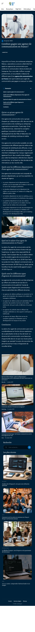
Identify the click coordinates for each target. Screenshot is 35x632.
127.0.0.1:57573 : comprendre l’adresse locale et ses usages (16, 584)
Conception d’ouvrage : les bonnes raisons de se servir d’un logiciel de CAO (17, 434)
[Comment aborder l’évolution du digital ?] (17, 394)
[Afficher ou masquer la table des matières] (21, 88)
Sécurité (3, 382)
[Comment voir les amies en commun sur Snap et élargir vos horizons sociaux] (17, 500)
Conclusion (6, 107)
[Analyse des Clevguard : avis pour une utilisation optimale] (17, 467)
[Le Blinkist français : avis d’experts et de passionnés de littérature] (17, 533)
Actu (3, 438)
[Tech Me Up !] (11, 3)
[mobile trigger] (3, 3)
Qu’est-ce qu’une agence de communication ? (13, 92)
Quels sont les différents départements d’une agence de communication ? (16, 95)
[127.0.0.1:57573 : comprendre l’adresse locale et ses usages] (17, 567)
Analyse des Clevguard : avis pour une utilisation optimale (15, 484)
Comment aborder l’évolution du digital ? (13, 407)
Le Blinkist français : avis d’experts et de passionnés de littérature (16, 551)
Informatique (5, 548)
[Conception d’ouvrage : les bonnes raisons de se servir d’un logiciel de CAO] (17, 422)
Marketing (4, 52)
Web (3, 581)
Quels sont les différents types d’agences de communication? (13, 103)
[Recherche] (32, 3)
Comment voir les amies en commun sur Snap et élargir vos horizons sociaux (15, 518)
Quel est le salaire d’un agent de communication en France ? (17, 99)
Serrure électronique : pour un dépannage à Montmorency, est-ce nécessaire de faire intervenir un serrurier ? (17, 378)
